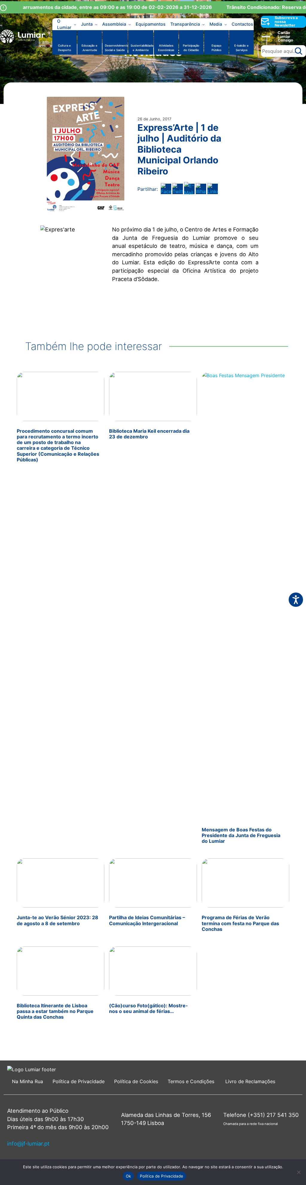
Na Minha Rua (27, 1081)
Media (215, 24)
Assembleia (114, 24)
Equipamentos (151, 24)
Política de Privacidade (79, 1081)
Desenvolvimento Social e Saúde (116, 47)
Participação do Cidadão (191, 47)
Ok (128, 1176)
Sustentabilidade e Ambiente (142, 47)
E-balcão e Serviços (241, 47)
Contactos (242, 24)
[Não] (299, 1172)
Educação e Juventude (89, 47)
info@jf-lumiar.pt (28, 1143)
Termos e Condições (192, 1081)
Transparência (185, 24)
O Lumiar (64, 24)
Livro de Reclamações (250, 1081)
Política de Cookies (136, 1081)
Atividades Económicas (166, 47)
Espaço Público (216, 47)
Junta (87, 24)
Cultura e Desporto (64, 47)
